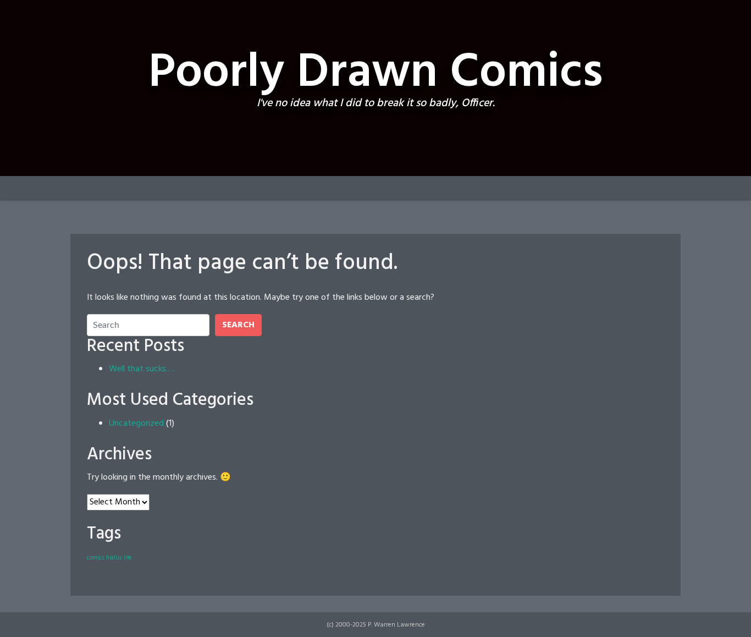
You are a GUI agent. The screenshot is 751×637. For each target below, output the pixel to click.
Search (238, 325)
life (127, 558)
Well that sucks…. (142, 369)
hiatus (114, 558)
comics (95, 558)
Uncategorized (136, 423)
